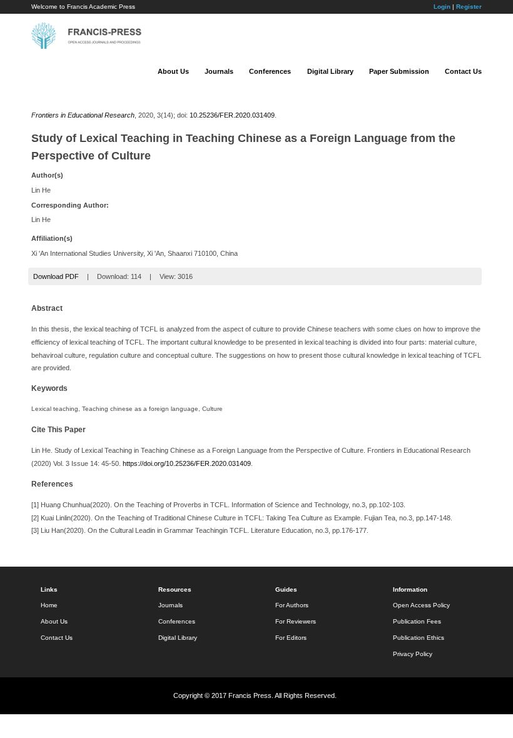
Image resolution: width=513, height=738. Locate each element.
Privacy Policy (412, 653)
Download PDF (56, 276)
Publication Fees (417, 621)
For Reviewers (295, 621)
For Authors (291, 605)
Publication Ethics (418, 637)
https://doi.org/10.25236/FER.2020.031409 (187, 463)
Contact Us (463, 71)
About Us (173, 71)
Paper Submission (399, 71)
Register (469, 6)
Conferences (270, 71)
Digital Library (330, 71)
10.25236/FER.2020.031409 (232, 115)
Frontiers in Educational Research (83, 115)
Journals (219, 71)
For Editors (291, 637)
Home (49, 605)
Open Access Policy (421, 605)
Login (442, 6)
